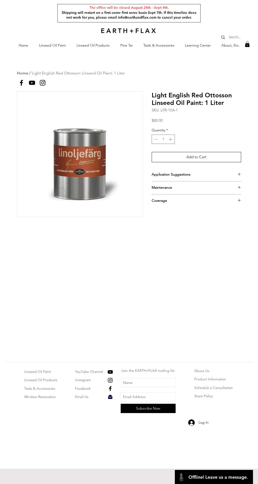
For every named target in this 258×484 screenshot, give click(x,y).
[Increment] (171, 139)
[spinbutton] (163, 139)
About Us (201, 371)
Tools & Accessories (39, 388)
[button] (52, 45)
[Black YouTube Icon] (110, 372)
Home (22, 73)
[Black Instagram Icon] (110, 380)
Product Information (210, 379)
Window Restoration (40, 396)
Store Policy (203, 396)
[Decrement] (155, 139)
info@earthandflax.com (137, 17)
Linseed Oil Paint (37, 371)
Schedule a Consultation (213, 387)
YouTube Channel (89, 371)
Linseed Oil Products (40, 380)
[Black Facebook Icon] (110, 388)
